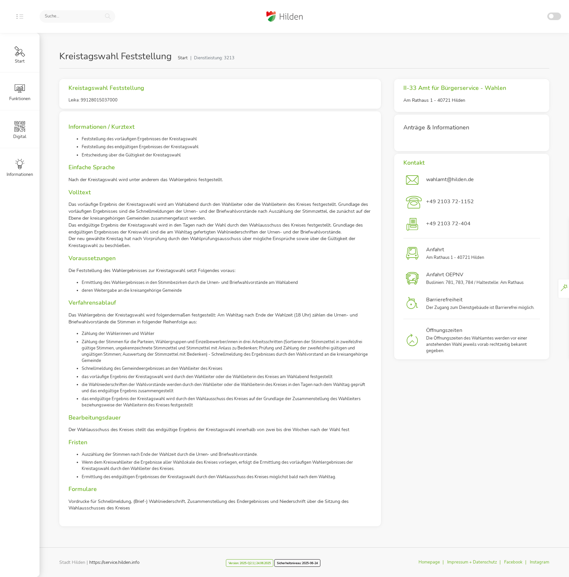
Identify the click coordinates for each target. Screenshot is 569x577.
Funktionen (19, 99)
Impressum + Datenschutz (472, 562)
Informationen (20, 175)
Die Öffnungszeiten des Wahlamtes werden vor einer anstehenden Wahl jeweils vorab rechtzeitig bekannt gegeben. (476, 340)
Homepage (429, 562)
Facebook (513, 562)
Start (183, 58)
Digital (19, 137)
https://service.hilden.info (114, 562)
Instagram (539, 562)
